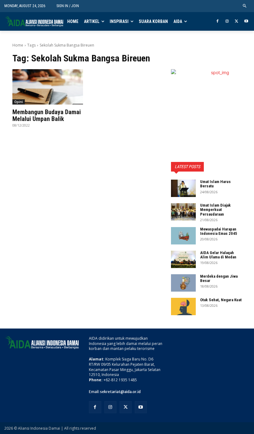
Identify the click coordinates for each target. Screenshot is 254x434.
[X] (236, 21)
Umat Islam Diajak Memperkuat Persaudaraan (215, 210)
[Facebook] (217, 21)
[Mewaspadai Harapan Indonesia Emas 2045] (183, 235)
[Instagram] (227, 21)
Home (17, 45)
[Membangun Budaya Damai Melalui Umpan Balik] (47, 87)
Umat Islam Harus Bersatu (215, 183)
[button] (245, 6)
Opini (18, 102)
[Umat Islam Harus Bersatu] (183, 188)
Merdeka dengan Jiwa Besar (219, 278)
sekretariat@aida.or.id (120, 391)
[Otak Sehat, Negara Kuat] (183, 306)
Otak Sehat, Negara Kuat (221, 300)
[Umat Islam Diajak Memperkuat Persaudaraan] (183, 212)
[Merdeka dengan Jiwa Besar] (183, 283)
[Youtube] (246, 21)
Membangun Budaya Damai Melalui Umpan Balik (46, 115)
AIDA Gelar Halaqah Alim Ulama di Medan (218, 254)
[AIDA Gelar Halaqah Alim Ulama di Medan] (183, 259)
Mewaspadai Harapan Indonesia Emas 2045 (218, 231)
